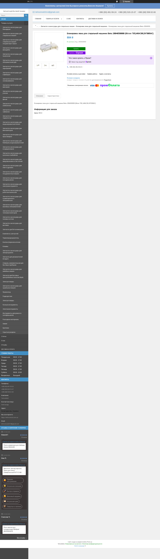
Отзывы (4, 345)
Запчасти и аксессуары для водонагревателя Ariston (12, 123)
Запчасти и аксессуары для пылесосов (12, 55)
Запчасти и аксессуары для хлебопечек (12, 104)
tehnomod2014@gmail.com (10, 424)
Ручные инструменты (10, 305)
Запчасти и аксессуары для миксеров (12, 86)
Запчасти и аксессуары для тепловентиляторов (12, 212)
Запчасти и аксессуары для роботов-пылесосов (12, 191)
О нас (3, 341)
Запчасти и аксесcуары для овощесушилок (12, 252)
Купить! (110, 6)
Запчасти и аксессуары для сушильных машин (12, 287)
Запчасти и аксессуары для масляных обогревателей (12, 206)
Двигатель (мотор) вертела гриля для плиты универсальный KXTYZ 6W (12, 470)
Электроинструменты (10, 309)
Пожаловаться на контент (73, 544)
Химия (5, 324)
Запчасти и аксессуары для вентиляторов (12, 129)
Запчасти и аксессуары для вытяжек (12, 224)
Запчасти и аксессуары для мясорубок (12, 49)
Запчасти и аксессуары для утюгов (12, 92)
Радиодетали (7, 296)
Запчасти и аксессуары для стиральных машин (12, 34)
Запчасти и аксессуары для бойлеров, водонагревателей (13, 142)
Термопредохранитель (11, 238)
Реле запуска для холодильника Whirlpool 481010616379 (11, 529)
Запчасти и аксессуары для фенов (12, 98)
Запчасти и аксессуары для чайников (12, 111)
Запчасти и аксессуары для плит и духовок (12, 166)
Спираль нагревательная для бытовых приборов (13, 264)
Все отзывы (21, 538)
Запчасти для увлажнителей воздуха (13, 258)
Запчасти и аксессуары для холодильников (12, 179)
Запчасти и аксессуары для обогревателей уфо (12, 61)
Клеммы (5, 246)
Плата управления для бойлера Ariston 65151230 (14, 446)
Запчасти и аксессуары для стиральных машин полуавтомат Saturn (12, 42)
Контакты (80, 19)
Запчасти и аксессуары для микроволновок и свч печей (12, 160)
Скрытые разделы (9, 332)
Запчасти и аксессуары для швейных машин (12, 270)
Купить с (72, 53)
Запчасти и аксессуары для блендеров (12, 28)
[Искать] (26, 15)
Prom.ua (89, 542)
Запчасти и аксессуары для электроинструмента (12, 185)
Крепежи (6, 328)
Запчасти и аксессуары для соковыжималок (12, 80)
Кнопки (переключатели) (11, 242)
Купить (76, 49)
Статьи (3, 336)
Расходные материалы (11, 319)
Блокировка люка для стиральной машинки (91, 26)
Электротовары (8, 282)
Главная (38, 19)
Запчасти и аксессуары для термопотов (12, 117)
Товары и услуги (7, 23)
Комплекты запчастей (10, 234)
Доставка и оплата (7, 349)
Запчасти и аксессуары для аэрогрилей (12, 67)
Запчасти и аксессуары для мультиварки (12, 135)
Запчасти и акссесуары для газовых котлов (12, 218)
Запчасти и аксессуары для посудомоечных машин (12, 173)
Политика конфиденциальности (92, 544)
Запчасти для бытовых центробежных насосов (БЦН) (13, 276)
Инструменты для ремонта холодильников (12, 314)
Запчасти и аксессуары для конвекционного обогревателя (12, 198)
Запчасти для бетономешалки (13, 229)
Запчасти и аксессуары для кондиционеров (12, 148)
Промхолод (7, 292)
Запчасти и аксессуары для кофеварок (12, 74)
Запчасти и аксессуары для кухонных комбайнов (12, 154)
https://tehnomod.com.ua (9, 417)
